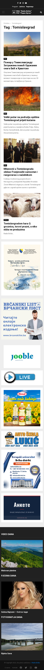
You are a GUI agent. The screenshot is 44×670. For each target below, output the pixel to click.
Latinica (22, 6)
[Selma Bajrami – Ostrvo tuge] (22, 595)
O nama (7, 668)
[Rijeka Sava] (22, 637)
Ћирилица (29, 6)
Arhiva (6, 220)
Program (15, 6)
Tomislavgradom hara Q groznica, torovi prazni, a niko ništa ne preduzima (20, 226)
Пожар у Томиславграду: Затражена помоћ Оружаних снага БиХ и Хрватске (20, 65)
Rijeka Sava (6, 653)
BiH (5, 58)
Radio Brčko (36, 663)
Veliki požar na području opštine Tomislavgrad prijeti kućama (21, 119)
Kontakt (14, 668)
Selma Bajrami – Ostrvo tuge (14, 612)
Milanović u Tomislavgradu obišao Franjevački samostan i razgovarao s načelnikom (21, 171)
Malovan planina (8, 570)
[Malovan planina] (22, 553)
